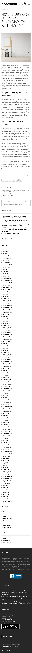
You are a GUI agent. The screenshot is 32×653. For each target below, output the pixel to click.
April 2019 (5, 420)
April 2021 (5, 375)
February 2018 (7, 447)
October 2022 (6, 337)
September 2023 (7, 312)
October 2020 (6, 386)
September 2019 (7, 411)
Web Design (4, 646)
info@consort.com (6, 623)
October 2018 (6, 431)
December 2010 (7, 501)
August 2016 (6, 483)
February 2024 (7, 301)
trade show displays (20, 193)
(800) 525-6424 (11, 621)
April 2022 (5, 350)
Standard (5, 523)
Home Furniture (7, 518)
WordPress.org (7, 545)
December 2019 (7, 406)
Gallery (15, 190)
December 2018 (7, 429)
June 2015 (5, 496)
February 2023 (7, 328)
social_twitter (2, 650)
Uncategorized (10, 191)
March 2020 (6, 400)
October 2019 (6, 409)
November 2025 (7, 265)
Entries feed (6, 540)
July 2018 (5, 438)
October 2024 (6, 285)
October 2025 (6, 267)
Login (3, 648)
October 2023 (6, 310)
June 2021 (5, 373)
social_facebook (4, 650)
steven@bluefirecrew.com (10, 188)
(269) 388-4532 (9, 619)
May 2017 (5, 465)
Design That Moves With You (11, 233)
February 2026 (7, 258)
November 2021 (7, 361)
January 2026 (6, 260)
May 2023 (5, 321)
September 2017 (7, 458)
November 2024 (7, 283)
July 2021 (5, 370)
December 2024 (7, 280)
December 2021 (7, 359)
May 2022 (5, 348)
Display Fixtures (7, 511)
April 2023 (5, 323)
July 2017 (5, 463)
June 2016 (5, 487)
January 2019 (6, 427)
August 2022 (6, 341)
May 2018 (5, 442)
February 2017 (7, 472)
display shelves (10, 193)
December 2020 (7, 384)
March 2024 (6, 298)
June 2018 (5, 440)
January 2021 (6, 382)
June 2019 (5, 418)
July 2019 (5, 415)
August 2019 (6, 413)
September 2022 (7, 339)
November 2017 (7, 454)
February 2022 (7, 355)
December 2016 (7, 476)
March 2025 (6, 276)
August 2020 (6, 391)
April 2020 (5, 397)
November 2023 (7, 307)
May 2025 (5, 271)
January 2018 (6, 449)
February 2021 (7, 379)
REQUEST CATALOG (8, 636)
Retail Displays (22, 190)
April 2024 (5, 296)
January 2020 (6, 404)
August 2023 (6, 314)
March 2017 (6, 469)
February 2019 (7, 424)
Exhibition (10, 190)
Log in (4, 538)
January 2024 (6, 303)
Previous (7, 201)
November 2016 (7, 478)
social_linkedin (8, 650)
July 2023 (5, 316)
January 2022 (6, 357)
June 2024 (5, 292)
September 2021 (7, 366)
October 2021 (6, 364)
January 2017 (6, 474)
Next (26, 201)
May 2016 (5, 490)
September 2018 (7, 433)
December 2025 (7, 262)
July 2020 (5, 393)
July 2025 (5, 269)
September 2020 (7, 388)
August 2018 (6, 436)
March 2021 (6, 377)
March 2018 (6, 445)
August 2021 (6, 368)
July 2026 (5, 251)
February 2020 (7, 402)
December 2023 (7, 305)
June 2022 (5, 346)
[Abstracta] (9, 4)
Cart (24, 3)
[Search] (28, 204)
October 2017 (6, 456)
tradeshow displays (6, 195)
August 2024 (6, 289)
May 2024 (5, 294)
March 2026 (6, 256)
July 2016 (5, 485)
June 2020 (5, 395)
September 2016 (7, 481)
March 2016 (6, 492)
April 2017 (5, 467)
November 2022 (7, 334)
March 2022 (6, 352)
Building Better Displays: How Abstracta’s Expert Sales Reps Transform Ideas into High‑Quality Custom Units (15, 229)
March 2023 (6, 325)
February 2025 (7, 278)
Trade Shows (6, 525)
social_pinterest (6, 650)
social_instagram (10, 650)
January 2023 (6, 330)
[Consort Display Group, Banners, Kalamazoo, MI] (16, 576)
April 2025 (5, 274)
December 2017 (7, 451)
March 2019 (6, 422)
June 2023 (5, 319)
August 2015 (6, 494)
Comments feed (7, 542)
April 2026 (5, 253)
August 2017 (6, 460)
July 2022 (5, 343)
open (29, 4)
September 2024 (7, 287)
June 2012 (5, 499)
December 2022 (7, 332)
